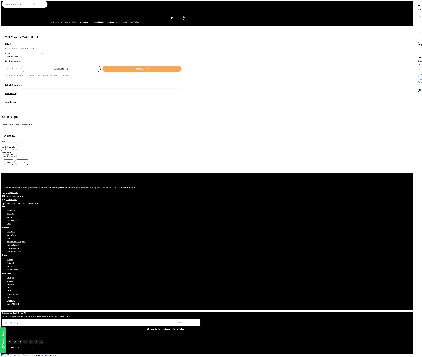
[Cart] (183, 18)
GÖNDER (179, 323)
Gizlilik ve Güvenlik (13, 245)
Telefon (9, 297)
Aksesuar (10, 281)
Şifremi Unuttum (12, 269)
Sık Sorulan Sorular (153, 329)
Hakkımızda (11, 210)
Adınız (4, 141)
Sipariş (9, 224)
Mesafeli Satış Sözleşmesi (16, 242)
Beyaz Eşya (11, 301)
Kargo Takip (11, 232)
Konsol (9, 287)
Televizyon (10, 278)
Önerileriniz (10, 102)
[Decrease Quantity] (7, 68)
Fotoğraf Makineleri (13, 304)
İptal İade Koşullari (13, 248)
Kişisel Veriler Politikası (14, 251)
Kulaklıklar (10, 291)
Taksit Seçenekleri (14, 85)
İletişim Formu (11, 235)
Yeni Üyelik (10, 263)
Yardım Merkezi (12, 220)
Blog (8, 238)
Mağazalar (10, 214)
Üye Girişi (10, 266)
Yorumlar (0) (11, 93)
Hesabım (10, 260)
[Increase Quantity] (18, 68)
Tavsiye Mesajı (6, 152)
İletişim (9, 217)
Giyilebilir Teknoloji (13, 294)
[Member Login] (177, 18)
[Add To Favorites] (8, 75)
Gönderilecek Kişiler (8, 147)
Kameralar (10, 284)
